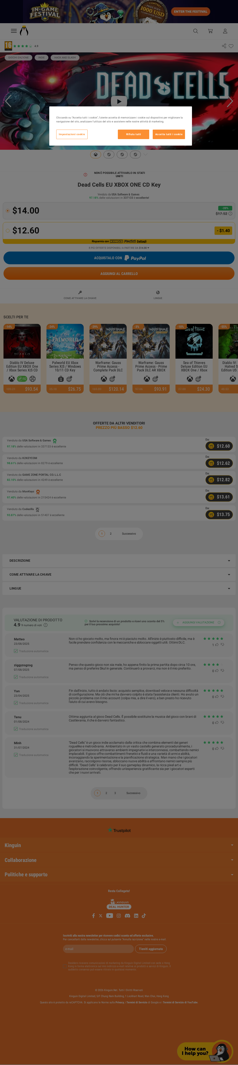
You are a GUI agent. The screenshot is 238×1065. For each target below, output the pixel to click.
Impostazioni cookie (72, 134)
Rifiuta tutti (133, 134)
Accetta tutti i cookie (169, 134)
